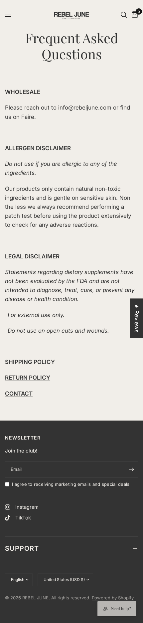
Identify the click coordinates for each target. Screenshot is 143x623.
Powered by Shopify (113, 597)
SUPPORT (22, 548)
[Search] (123, 15)
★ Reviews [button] (136, 318)
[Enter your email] (131, 469)
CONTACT (19, 393)
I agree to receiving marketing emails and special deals (70, 484)
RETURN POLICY (27, 377)
